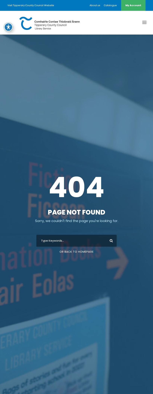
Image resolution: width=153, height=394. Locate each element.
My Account (133, 5)
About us (95, 5)
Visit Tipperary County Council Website (30, 5)
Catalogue (110, 5)
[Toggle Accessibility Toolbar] (8, 27)
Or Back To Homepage (77, 252)
